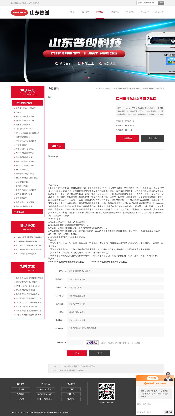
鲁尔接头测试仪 (22, 186)
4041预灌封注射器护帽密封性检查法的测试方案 (35, 311)
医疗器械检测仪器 (24, 103)
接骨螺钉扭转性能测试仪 (26, 108)
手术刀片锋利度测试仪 (25, 153)
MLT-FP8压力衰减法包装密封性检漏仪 (31, 250)
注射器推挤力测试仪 (24, 137)
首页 (72, 12)
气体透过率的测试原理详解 (27, 307)
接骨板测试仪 (21, 198)
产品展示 (100, 12)
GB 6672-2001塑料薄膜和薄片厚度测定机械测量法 (35, 302)
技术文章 (130, 12)
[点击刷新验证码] (92, 342)
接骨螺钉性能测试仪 (24, 206)
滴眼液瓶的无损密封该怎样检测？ (29, 298)
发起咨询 (169, 412)
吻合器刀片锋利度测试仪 (26, 165)
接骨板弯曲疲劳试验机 (25, 202)
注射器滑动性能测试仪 (25, 149)
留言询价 (153, 138)
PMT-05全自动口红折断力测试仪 (46, 399)
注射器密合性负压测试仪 (26, 141)
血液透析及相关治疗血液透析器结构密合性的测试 (35, 315)
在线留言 (145, 12)
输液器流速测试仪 (23, 125)
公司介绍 (85, 12)
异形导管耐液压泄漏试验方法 (27, 294)
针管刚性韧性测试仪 (24, 182)
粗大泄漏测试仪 (22, 170)
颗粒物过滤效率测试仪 (25, 116)
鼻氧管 (18, 112)
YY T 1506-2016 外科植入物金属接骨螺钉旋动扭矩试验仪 (38, 286)
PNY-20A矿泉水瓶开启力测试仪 (28, 245)
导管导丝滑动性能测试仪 (26, 190)
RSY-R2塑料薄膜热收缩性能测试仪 (29, 241)
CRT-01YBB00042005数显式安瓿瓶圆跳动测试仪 (46, 394)
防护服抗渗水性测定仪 (25, 121)
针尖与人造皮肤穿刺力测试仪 (27, 133)
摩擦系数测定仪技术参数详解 (27, 282)
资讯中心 (115, 12)
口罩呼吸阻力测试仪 (24, 129)
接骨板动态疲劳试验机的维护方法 (29, 278)
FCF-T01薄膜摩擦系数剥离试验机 (29, 237)
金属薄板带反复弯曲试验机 (27, 178)
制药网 (66, 412)
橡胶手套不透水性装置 (25, 174)
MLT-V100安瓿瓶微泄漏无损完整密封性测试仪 (76, 366)
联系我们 (159, 12)
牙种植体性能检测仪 (24, 194)
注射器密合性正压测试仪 (26, 161)
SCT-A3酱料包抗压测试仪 (26, 254)
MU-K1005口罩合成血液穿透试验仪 (46, 389)
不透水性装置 (21, 145)
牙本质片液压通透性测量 (26, 290)
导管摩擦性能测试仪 (24, 157)
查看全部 (20, 212)
